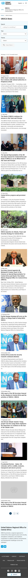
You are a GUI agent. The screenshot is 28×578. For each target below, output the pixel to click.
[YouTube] (19, 571)
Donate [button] (15, 574)
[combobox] (14, 33)
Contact (14, 556)
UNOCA (7, 8)
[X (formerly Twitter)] (15, 571)
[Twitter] (2, 546)
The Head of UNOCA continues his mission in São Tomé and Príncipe (11, 117)
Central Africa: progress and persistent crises (13, 196)
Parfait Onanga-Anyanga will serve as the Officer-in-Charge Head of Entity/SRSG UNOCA (14, 318)
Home (2, 15)
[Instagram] (12, 571)
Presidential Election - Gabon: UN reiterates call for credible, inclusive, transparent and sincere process (12, 466)
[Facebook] (5, 546)
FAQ (4, 560)
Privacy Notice (21, 560)
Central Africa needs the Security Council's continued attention (11, 356)
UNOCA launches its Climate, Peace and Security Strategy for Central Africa (13, 233)
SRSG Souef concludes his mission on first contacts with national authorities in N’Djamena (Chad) (13, 80)
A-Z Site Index (5, 556)
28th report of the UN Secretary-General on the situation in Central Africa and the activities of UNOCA (13, 504)
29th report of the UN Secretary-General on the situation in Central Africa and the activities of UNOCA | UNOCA (13, 395)
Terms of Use (14, 564)
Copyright (22, 556)
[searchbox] (13, 34)
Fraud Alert (10, 560)
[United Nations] (6, 3)
